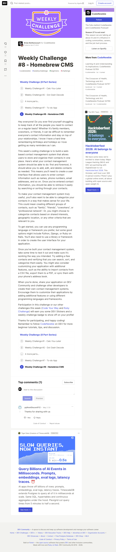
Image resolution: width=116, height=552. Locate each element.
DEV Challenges (22, 533)
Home (12, 533)
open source (43, 543)
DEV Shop (79, 536)
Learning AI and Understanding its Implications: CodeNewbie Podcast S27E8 (98, 68)
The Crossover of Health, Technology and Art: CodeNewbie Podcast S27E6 (97, 99)
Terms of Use (72, 539)
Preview (39, 398)
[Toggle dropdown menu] (72, 406)
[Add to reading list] (5, 61)
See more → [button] (25, 510)
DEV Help (67, 533)
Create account (104, 3)
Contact (50, 536)
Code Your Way (50, 308)
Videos (40, 533)
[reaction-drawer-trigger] (5, 44)
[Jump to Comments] (5, 53)
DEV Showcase (32, 536)
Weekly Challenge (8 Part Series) (38, 82)
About (43, 536)
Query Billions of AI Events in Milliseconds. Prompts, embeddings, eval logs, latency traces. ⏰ (44, 475)
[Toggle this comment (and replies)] (20, 411)
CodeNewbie (49, 43)
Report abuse (55, 423)
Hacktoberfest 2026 (94, 170)
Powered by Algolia (75, 3)
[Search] (11, 3)
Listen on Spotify (99, 48)
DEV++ (32, 533)
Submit (27, 398)
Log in (91, 3)
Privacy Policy (59, 539)
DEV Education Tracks (53, 533)
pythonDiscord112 (33, 407)
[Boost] (5, 69)
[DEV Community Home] (4, 3)
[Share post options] (5, 76)
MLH (87, 536)
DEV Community (24, 529)
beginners (54, 71)
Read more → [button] (93, 190)
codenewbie (25, 71)
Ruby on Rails (53, 545)
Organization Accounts (96, 533)
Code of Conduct (39, 423)
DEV (66, 543)
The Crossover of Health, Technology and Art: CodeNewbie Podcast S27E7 (97, 83)
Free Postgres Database (64, 536)
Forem (31, 543)
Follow (99, 20)
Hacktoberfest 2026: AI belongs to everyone (99, 149)
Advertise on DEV (79, 533)
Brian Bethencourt (32, 43)
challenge (65, 71)
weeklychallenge (40, 71)
